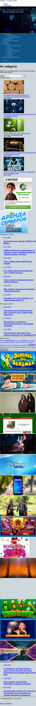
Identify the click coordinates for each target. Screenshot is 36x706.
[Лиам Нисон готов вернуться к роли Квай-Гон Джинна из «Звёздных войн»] (18, 412)
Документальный (13, 50)
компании (25, 345)
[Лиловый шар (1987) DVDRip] (13, 598)
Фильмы (10, 49)
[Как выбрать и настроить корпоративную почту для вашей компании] (14, 112)
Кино (6, 42)
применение (23, 347)
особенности (4, 347)
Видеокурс (11, 340)
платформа (11, 347)
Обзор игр (8, 39)
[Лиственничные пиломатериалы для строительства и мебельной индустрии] (14, 93)
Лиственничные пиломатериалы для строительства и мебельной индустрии (17, 96)
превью (17, 347)
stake (5, 340)
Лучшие (23, 340)
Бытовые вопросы (11, 57)
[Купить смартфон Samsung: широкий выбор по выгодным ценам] (18, 495)
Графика (10, 54)
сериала (33, 347)
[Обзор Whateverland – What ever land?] (18, 660)
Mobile (9, 52)
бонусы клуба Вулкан (22, 342)
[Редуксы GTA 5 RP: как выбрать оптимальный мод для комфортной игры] (14, 170)
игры (9, 345)
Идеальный (18, 340)
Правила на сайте (13, 37)
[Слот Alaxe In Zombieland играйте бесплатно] (18, 536)
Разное (7, 44)
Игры (9, 47)
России (29, 340)
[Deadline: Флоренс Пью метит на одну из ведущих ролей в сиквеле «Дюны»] (18, 577)
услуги (2, 348)
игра (6, 345)
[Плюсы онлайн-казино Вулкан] (18, 639)
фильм (6, 348)
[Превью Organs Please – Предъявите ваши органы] (18, 391)
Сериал (33, 340)
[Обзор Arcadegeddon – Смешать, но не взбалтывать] (18, 453)
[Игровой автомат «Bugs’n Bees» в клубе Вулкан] (18, 619)
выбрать (2, 345)
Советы (2, 342)
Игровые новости (11, 40)
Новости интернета (14, 45)
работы (29, 347)
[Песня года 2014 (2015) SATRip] (14, 557)
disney (1, 340)
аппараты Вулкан (9, 342)
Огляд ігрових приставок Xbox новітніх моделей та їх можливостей (17, 134)
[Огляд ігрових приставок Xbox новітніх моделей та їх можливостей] (14, 132)
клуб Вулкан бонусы (16, 345)
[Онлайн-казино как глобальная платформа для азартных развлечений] (14, 151)
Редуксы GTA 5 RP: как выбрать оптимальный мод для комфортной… (19, 172)
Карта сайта (11, 35)
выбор (32, 342)
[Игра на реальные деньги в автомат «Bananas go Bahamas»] (18, 371)
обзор (31, 344)
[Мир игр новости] (12, 26)
